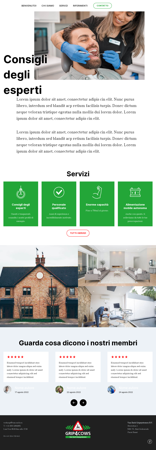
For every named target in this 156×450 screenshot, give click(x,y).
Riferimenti (80, 5)
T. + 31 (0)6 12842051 (12, 425)
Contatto (102, 5)
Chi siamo (48, 5)
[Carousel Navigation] (78, 402)
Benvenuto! (28, 5)
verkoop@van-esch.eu (12, 422)
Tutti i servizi (78, 233)
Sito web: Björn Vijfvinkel (11, 436)
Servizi (63, 5)
